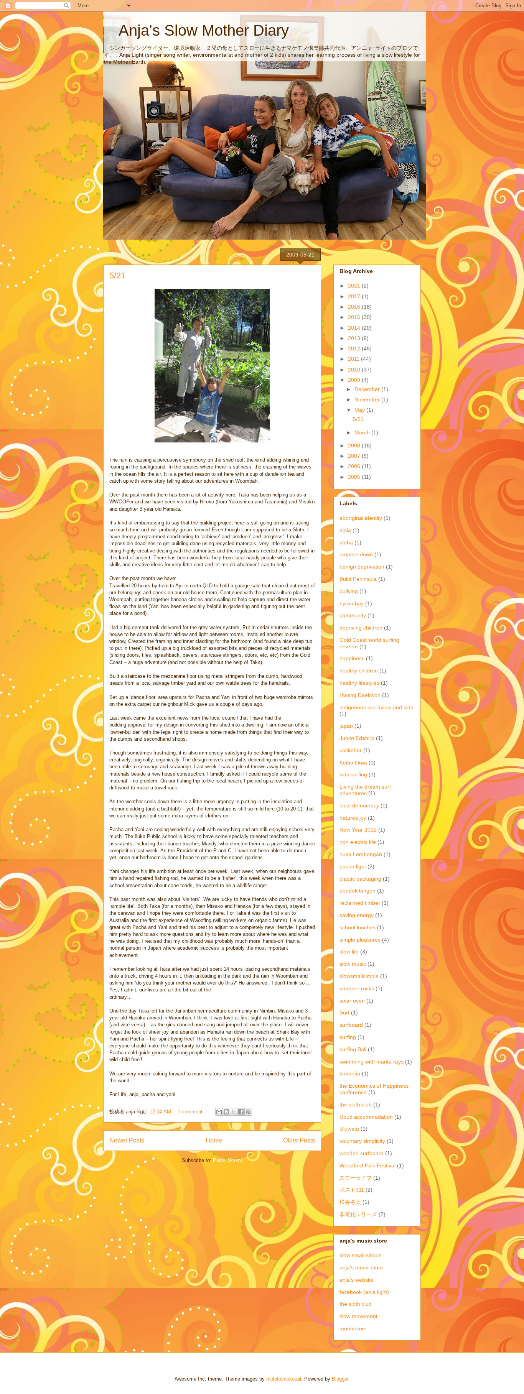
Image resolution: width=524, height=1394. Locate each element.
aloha (346, 542)
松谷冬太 (350, 1202)
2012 (355, 348)
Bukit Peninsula (358, 579)
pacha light (352, 866)
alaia (345, 530)
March (362, 432)
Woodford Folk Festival (367, 1165)
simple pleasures (360, 940)
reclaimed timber (359, 903)
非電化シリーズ (358, 1214)
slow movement (358, 1316)
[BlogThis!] (226, 1112)
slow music (352, 964)
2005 (355, 477)
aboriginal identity (360, 518)
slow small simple (360, 1255)
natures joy (352, 818)
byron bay (351, 603)
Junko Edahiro (356, 738)
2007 (355, 456)
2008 (355, 445)
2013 (355, 338)
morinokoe (352, 1328)
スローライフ (355, 1178)
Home (214, 1140)
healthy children (358, 670)
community (352, 615)
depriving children (360, 628)
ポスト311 (351, 1190)
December (367, 389)
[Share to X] (233, 1112)
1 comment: (192, 1112)
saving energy (356, 915)
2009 (355, 380)
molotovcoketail (283, 1379)
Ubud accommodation (366, 1117)
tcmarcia (349, 1073)
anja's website (356, 1280)
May (360, 410)
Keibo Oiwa (353, 762)
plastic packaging (360, 879)
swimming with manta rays (371, 1062)
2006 (355, 466)
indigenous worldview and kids (376, 707)
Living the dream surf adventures (365, 790)
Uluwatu (349, 1129)
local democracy (359, 805)
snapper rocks (356, 988)
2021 (355, 286)
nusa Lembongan (360, 854)
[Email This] (219, 1112)
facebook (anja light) (364, 1292)
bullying (348, 591)
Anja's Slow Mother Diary (196, 30)
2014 (355, 328)
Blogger (340, 1379)
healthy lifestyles (359, 683)
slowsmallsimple (359, 976)
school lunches (357, 927)
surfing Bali (352, 1049)
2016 (355, 307)
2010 (355, 370)
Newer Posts (126, 1140)
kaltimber (350, 750)
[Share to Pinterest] (248, 1112)
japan (346, 726)
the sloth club (355, 1104)
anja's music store (361, 1267)
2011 (354, 359)
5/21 (117, 275)
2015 (355, 317)
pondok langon (357, 891)
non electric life (357, 842)
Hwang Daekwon (360, 695)
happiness (351, 658)
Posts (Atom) (227, 1160)
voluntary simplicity (362, 1141)
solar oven (352, 1001)
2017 (355, 296)
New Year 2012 (358, 830)
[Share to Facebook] (241, 1112)
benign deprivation (361, 567)
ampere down (356, 554)
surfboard (351, 1025)
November (367, 399)
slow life (349, 952)
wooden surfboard (361, 1153)
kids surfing (353, 774)
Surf (344, 1012)
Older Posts (299, 1140)
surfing (347, 1037)
